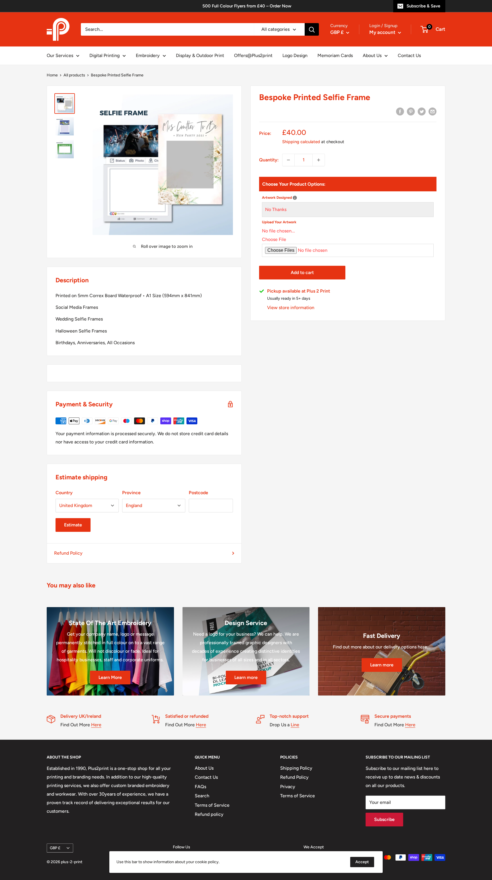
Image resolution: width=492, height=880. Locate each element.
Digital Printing (104, 55)
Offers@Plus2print (253, 55)
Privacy (287, 786)
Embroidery (148, 55)
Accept (362, 861)
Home (52, 75)
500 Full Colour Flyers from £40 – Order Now (246, 6)
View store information (290, 307)
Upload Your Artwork (279, 222)
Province (131, 492)
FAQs (200, 786)
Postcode (198, 492)
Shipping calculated (301, 141)
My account (383, 32)
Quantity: (269, 160)
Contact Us (409, 55)
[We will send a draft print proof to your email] (295, 198)
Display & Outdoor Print (200, 55)
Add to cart (302, 272)
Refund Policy (68, 553)
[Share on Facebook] (400, 111)
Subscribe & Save (423, 6)
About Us (372, 55)
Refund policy (209, 814)
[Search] (312, 29)
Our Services (60, 55)
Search (202, 795)
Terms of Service (212, 805)
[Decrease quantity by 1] (288, 160)
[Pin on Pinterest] (411, 111)
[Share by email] (432, 111)
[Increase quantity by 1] (319, 160)
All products (74, 75)
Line (295, 724)
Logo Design (295, 55)
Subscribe (384, 819)
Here (96, 724)
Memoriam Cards (335, 55)
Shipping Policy (296, 768)
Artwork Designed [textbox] (313, 197)
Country (64, 492)
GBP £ (55, 847)
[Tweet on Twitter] (422, 111)
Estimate (73, 525)
